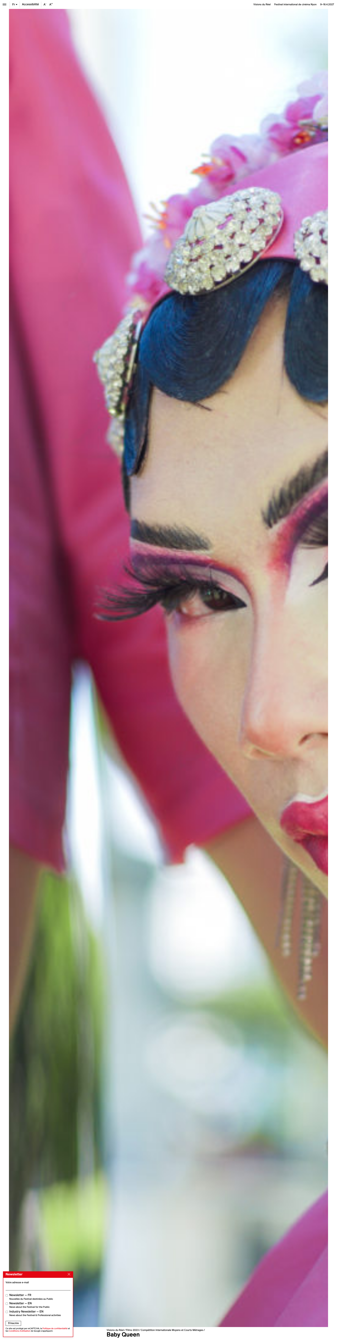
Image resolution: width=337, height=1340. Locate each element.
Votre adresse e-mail (17, 1282)
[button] (88, 668)
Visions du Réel (115, 1330)
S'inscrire (13, 1323)
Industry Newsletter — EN (35, 1313)
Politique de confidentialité (55, 1328)
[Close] (68, 1274)
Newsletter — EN (29, 1305)
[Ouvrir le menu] (4, 4)
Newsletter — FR (31, 1297)
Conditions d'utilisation (19, 1331)
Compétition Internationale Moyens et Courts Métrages (172, 1330)
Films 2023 (132, 1330)
